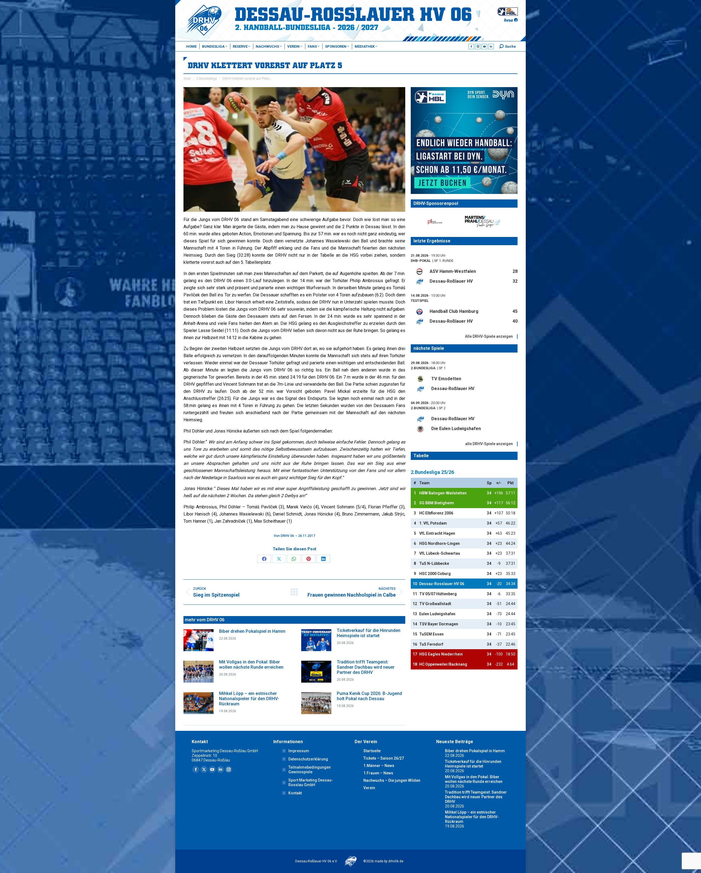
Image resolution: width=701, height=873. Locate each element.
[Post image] (198, 640)
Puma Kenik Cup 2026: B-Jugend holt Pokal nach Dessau (369, 696)
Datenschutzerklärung (308, 759)
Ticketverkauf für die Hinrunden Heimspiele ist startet (368, 633)
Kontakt (295, 793)
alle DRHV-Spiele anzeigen (489, 444)
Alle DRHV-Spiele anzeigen (489, 336)
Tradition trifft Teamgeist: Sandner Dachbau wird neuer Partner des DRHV (366, 667)
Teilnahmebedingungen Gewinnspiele (309, 769)
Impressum (298, 751)
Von (284, 536)
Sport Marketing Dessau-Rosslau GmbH (310, 782)
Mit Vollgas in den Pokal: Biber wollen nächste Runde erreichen (251, 664)
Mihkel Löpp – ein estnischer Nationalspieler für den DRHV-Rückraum (249, 698)
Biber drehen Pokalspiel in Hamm (252, 631)
